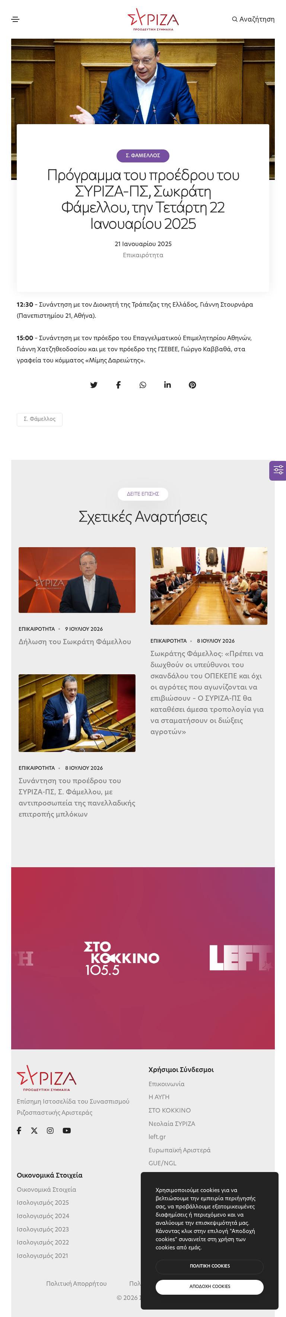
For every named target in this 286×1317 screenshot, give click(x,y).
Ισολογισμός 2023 (43, 1230)
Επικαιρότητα (143, 256)
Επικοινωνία (167, 1085)
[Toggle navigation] (15, 19)
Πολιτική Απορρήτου (76, 1284)
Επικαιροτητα (37, 629)
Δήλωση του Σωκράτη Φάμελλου (75, 642)
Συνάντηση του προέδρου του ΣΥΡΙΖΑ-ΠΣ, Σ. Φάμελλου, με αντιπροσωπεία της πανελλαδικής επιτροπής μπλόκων (77, 798)
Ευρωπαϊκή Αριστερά (180, 1151)
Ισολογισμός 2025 (43, 1203)
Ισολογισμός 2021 (42, 1256)
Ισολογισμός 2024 (43, 1217)
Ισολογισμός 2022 (43, 1243)
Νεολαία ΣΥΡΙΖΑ (172, 1124)
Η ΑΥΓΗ (159, 1098)
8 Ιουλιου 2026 (216, 641)
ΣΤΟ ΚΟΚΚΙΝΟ (170, 1111)
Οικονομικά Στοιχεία (46, 1190)
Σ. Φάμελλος (39, 419)
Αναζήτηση (256, 19)
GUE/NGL (163, 1164)
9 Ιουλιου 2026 (84, 629)
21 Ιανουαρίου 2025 (143, 245)
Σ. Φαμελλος (143, 156)
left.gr (157, 1137)
